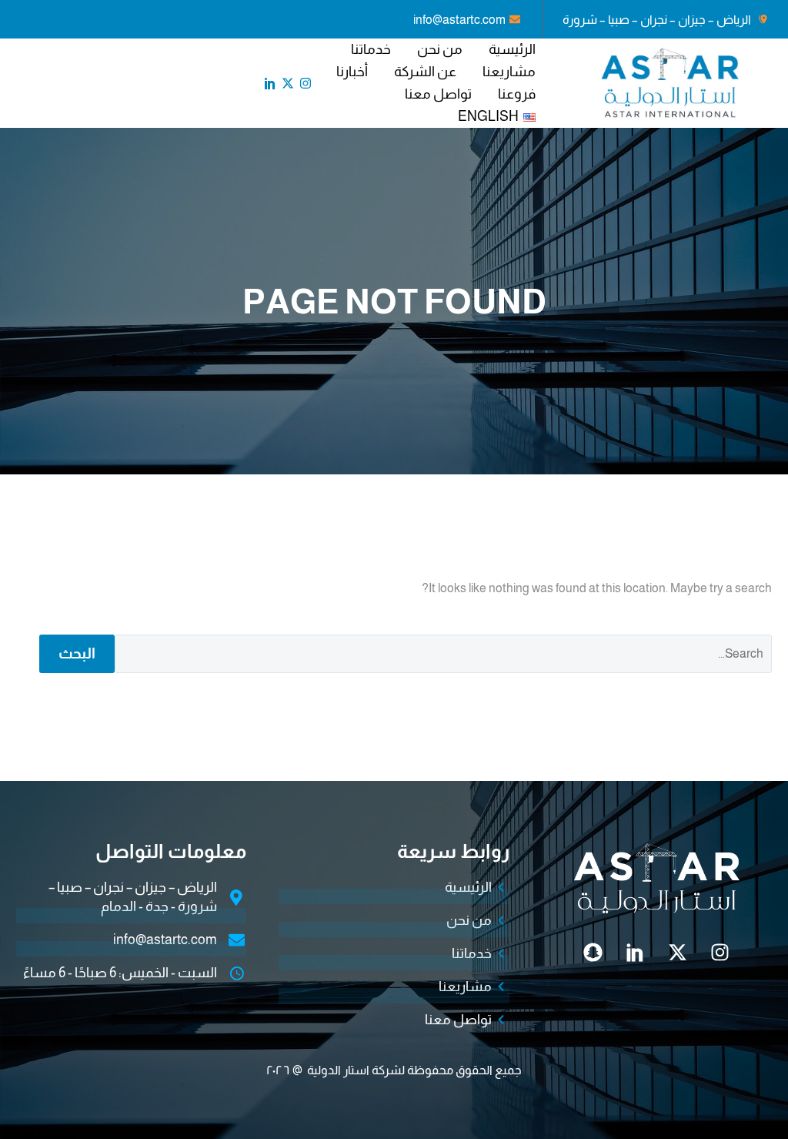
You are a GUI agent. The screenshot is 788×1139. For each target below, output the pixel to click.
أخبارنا (352, 71)
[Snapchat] (593, 952)
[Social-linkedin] (270, 83)
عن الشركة (425, 71)
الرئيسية (512, 49)
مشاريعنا (509, 71)
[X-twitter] (288, 83)
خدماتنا (371, 49)
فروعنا (517, 94)
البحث (76, 653)
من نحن (439, 49)
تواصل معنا (438, 94)
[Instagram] (305, 83)
